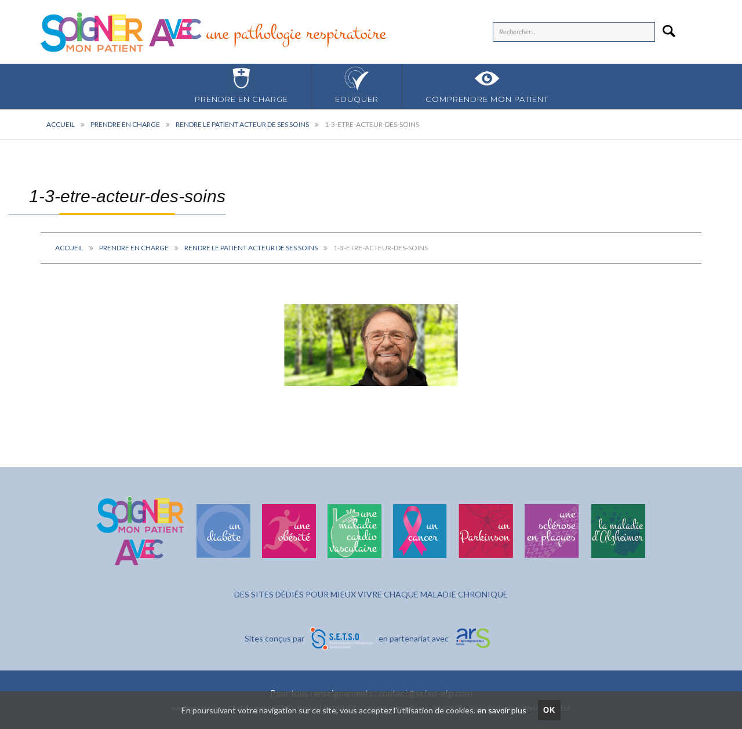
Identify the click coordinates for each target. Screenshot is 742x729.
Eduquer (357, 99)
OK (549, 710)
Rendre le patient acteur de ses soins (242, 124)
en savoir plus (501, 710)
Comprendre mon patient (486, 99)
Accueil (60, 124)
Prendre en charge (241, 99)
